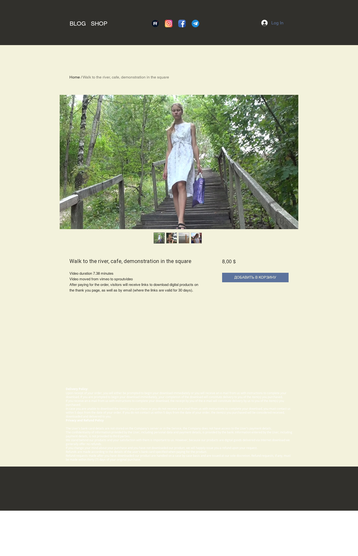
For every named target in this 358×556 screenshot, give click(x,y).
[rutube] (155, 23)
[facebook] (182, 23)
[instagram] (168, 23)
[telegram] (195, 23)
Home (74, 77)
